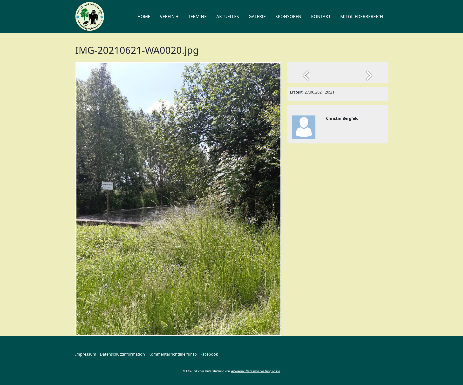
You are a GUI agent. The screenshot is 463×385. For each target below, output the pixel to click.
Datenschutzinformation (122, 354)
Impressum (85, 354)
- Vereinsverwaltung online (255, 371)
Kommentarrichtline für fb (173, 354)
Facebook (209, 354)
